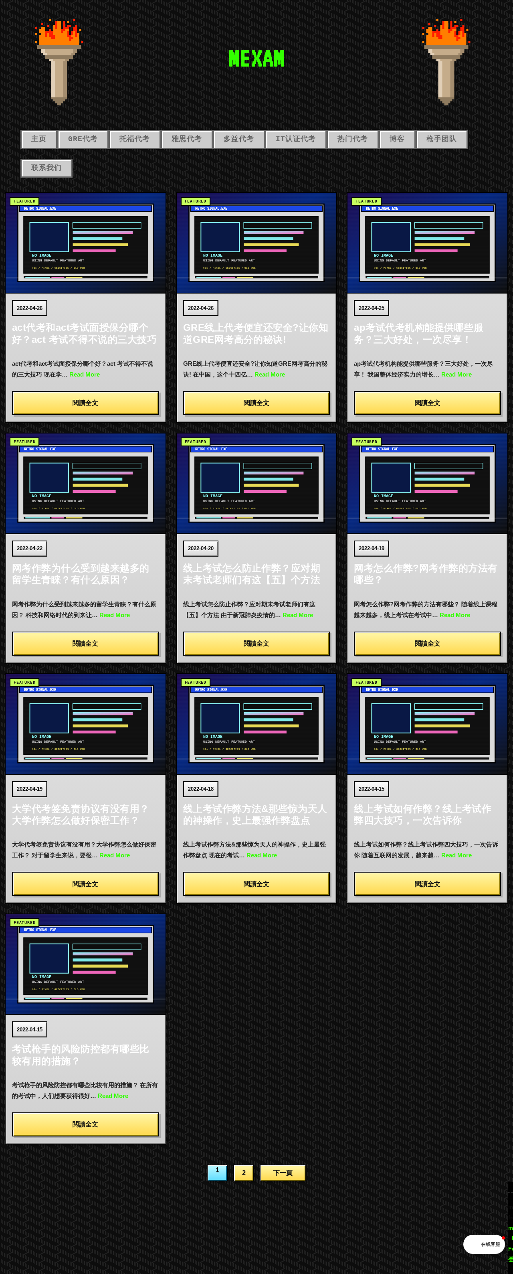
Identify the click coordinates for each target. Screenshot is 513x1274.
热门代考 (352, 139)
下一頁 (283, 1172)
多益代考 (239, 139)
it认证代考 (296, 139)
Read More (84, 374)
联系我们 (46, 168)
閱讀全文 (85, 402)
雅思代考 (187, 139)
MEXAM (256, 58)
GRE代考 (83, 139)
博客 (397, 139)
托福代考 (134, 139)
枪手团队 (441, 139)
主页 (38, 139)
